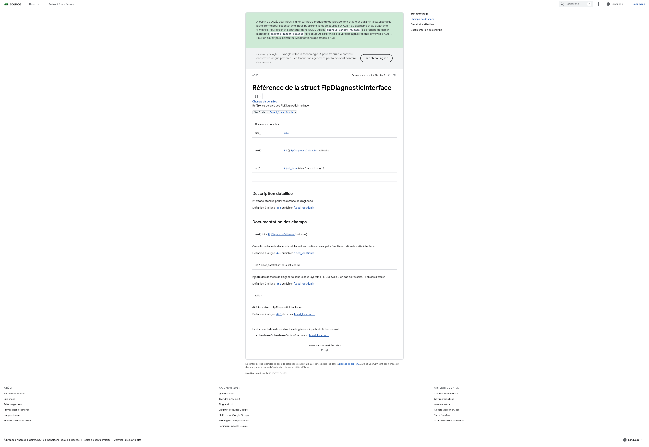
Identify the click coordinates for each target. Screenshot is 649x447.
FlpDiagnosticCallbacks (304, 150)
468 (279, 207)
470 (279, 314)
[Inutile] (394, 75)
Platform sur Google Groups (234, 415)
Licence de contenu (349, 363)
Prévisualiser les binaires (16, 409)
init (286, 150)
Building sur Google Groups (233, 420)
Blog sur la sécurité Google (233, 409)
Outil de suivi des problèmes (449, 420)
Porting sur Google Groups (233, 425)
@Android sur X (227, 393)
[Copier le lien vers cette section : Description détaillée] (297, 194)
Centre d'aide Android (446, 393)
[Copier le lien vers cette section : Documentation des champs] (311, 222)
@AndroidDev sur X (229, 398)
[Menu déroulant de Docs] (39, 4)
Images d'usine (12, 415)
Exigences (9, 398)
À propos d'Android (15, 440)
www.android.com (444, 404)
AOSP (255, 75)
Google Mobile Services (446, 409)
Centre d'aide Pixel (444, 398)
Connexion (638, 4)
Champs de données (264, 101)
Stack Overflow (442, 415)
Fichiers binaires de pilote (17, 420)
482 (279, 283)
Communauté (36, 440)
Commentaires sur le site (127, 440)
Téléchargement (13, 404)
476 (279, 253)
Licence (75, 440)
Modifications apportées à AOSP (316, 38)
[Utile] (389, 75)
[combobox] (576, 4)
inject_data (290, 168)
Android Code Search (61, 4)
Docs (32, 4)
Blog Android (226, 404)
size (286, 133)
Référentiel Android (14, 393)
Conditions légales (57, 440)
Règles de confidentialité (97, 440)
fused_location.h (282, 112)
